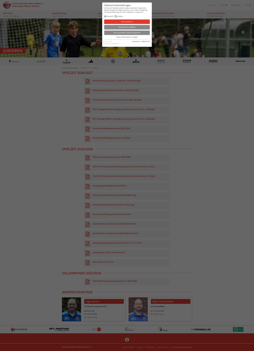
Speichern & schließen (127, 27)
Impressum (136, 41)
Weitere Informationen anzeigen (127, 37)
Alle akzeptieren (127, 22)
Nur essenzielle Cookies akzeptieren (127, 33)
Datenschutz (145, 41)
